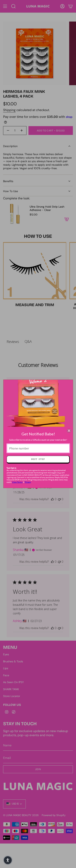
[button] (7, 860)
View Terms (17, 482)
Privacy (28, 482)
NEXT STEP (38, 459)
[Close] (69, 430)
